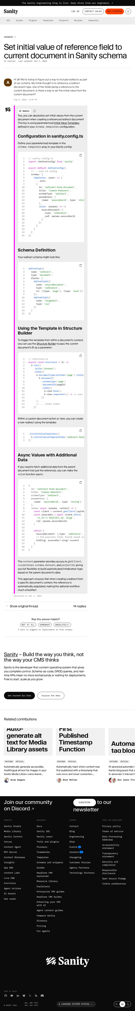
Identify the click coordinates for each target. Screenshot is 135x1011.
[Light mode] (117, 1004)
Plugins (33, 20)
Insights (9, 862)
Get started (114, 11)
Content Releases (14, 857)
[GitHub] (5, 995)
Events (73, 847)
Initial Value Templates (66, 122)
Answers (8, 37)
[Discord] (42, 995)
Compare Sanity (46, 915)
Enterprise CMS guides (50, 891)
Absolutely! (62, 624)
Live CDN (9, 878)
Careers (74, 852)
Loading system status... (77, 1004)
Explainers (43, 886)
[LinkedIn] (18, 995)
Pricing (41, 926)
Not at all (28, 624)
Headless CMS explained (45, 874)
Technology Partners (81, 872)
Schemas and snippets (50, 862)
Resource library (47, 881)
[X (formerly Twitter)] (30, 995)
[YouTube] (12, 995)
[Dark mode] (128, 1004)
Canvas (8, 841)
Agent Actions (12, 888)
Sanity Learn (45, 836)
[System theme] (122, 1004)
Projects (63, 20)
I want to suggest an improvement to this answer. (45, 629)
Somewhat (45, 624)
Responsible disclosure (109, 872)
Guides (19, 20)
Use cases (10, 898)
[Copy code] (81, 155)
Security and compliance (110, 863)
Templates (48, 20)
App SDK (8, 867)
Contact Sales (93, 11)
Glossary (42, 920)
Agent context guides (50, 910)
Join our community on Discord (28, 805)
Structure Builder (46, 343)
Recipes (78, 20)
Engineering (76, 836)
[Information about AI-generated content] (34, 110)
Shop (72, 841)
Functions (10, 883)
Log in (75, 11)
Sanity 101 (43, 831)
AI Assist (10, 893)
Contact (74, 826)
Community (93, 20)
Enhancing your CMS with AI (48, 904)
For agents (43, 931)
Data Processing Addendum (112, 838)
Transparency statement (110, 855)
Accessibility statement (110, 847)
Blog (72, 831)
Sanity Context (13, 836)
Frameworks (43, 852)
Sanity (11, 654)
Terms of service (112, 831)
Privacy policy (111, 826)
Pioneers (42, 847)
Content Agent (12, 847)
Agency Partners (79, 867)
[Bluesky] (24, 995)
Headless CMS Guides (49, 896)
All (8, 20)
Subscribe (85, 802)
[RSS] (36, 995)
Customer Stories (80, 862)
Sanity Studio (12, 826)
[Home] (11, 11)
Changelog (75, 857)
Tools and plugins (48, 841)
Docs (39, 826)
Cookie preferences (114, 883)
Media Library (12, 831)
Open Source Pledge (114, 878)
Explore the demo (51, 695)
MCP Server (10, 852)
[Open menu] (128, 11)
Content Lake (12, 872)
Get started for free (19, 695)
